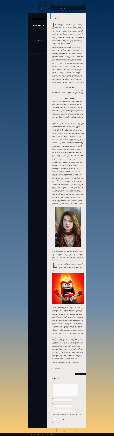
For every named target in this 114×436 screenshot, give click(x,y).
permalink (58, 368)
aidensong (62, 17)
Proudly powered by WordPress (35, 434)
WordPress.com (52, 434)
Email (53, 403)
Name (53, 398)
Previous (78, 374)
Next (83, 374)
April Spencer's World (60, 8)
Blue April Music (33, 29)
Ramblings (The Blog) (34, 31)
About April (33, 28)
